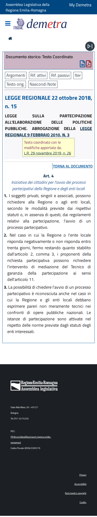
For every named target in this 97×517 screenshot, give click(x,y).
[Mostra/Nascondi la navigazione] (7, 23)
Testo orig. (15, 84)
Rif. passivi (60, 75)
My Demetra (80, 5)
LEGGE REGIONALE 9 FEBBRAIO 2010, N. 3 (48, 131)
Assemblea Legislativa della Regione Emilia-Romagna (27, 7)
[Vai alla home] (10, 38)
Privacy (82, 475)
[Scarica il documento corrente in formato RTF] (82, 65)
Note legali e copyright (75, 493)
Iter (78, 75)
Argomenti (15, 75)
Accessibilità (80, 484)
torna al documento (73, 166)
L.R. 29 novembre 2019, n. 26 (47, 153)
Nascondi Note (43, 84)
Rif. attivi (38, 75)
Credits (83, 502)
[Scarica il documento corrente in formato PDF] (88, 65)
